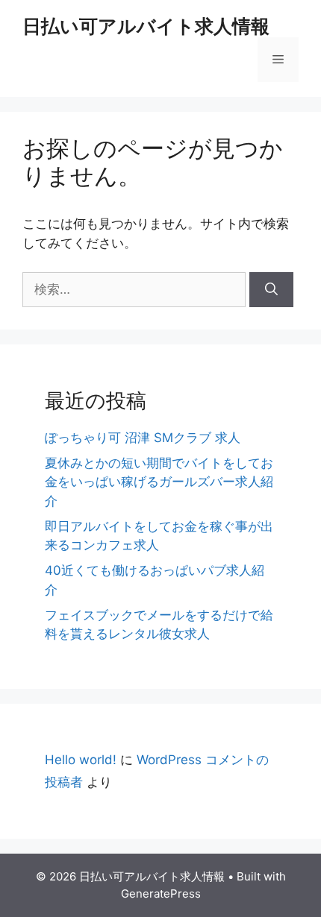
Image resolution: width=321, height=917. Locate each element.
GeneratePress (161, 893)
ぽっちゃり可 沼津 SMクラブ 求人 (142, 437)
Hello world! (80, 759)
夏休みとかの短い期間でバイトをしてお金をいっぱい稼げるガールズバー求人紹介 (159, 482)
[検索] (271, 290)
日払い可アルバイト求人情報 (145, 26)
